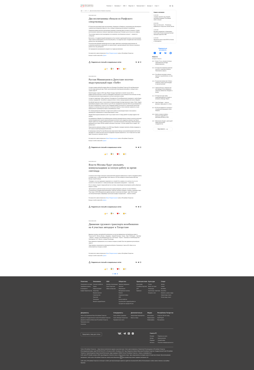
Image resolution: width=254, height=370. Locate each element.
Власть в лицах (134, 317)
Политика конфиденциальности (165, 342)
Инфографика (150, 319)
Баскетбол (163, 290)
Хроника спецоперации (112, 284)
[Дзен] (154, 53)
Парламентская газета (118, 319)
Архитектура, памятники (154, 290)
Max (107, 53)
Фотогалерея (150, 315)
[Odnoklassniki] (129, 333)
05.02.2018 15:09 (92, 220)
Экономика (117, 5)
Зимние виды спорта (166, 295)
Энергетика (96, 290)
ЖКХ (120, 297)
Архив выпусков (162, 338)
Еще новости (161, 129)
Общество (130, 5)
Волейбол (163, 288)
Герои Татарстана (110, 286)
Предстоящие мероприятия (137, 315)
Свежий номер (161, 340)
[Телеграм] (160, 53)
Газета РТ (153, 333)
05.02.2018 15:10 (92, 161)
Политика (108, 5)
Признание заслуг (85, 322)
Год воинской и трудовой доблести (127, 301)
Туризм (95, 286)
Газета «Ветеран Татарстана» (120, 317)
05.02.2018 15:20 (92, 15)
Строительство (96, 295)
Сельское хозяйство (98, 284)
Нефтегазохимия (97, 288)
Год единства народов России (126, 303)
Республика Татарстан (165, 313)
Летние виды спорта (166, 297)
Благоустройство (123, 299)
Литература (151, 288)
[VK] (119, 333)
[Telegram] (138, 62)
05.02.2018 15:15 (92, 76)
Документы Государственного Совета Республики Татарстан (95, 317)
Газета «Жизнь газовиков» (119, 315)
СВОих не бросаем (111, 288)
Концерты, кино (152, 292)
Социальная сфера (123, 295)
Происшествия (140, 5)
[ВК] (165, 53)
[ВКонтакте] (136, 62)
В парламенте (84, 288)
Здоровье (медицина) (124, 284)
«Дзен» (104, 55)
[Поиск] (172, 6)
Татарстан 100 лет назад (163, 315)
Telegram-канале (113, 53)
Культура (149, 5)
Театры (150, 284)
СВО (124, 5)
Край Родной (160, 317)
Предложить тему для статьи (91, 334)
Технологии (96, 299)
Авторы (152, 338)
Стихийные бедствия (142, 286)
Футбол (163, 284)
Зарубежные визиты (86, 286)
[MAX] (170, 53)
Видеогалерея (150, 317)
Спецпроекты (118, 313)
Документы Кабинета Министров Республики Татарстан (94, 319)
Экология (121, 286)
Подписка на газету (162, 336)
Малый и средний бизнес (99, 301)
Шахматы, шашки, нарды (167, 292)
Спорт (156, 5)
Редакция (152, 340)
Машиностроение (97, 292)
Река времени (160, 319)
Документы (85, 313)
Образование (122, 288)
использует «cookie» (104, 360)
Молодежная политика (124, 290)
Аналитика (83, 324)
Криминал (139, 290)
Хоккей (162, 286)
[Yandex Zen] (133, 333)
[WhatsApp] (141, 62)
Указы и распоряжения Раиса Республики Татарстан (93, 315)
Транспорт (95, 297)
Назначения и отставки (86, 284)
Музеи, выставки (152, 286)
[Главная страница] (87, 6)
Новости (155, 56)
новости (85, 10)
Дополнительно (136, 313)
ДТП (138, 288)
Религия (121, 292)
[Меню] (170, 6)
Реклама (152, 336)
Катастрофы (140, 284)
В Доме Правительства (86, 290)
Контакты (152, 342)
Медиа (149, 313)
